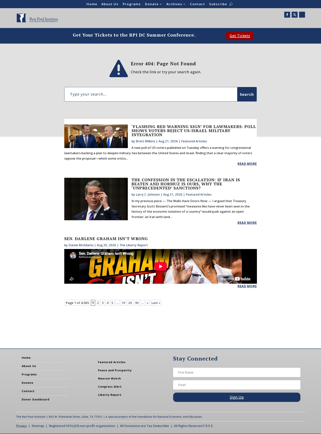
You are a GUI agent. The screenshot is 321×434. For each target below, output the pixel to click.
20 (130, 303)
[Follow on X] (295, 15)
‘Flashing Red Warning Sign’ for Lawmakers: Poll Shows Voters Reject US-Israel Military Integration (194, 130)
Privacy (21, 426)
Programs (132, 4)
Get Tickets (240, 35)
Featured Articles (194, 141)
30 (137, 303)
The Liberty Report (133, 245)
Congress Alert (110, 386)
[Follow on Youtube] (302, 15)
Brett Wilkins (145, 141)
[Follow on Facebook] (287, 15)
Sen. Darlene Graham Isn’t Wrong (106, 238)
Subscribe (218, 4)
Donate (152, 4)
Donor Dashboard (35, 399)
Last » (155, 303)
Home (91, 4)
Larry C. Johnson (148, 194)
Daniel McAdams (81, 245)
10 (123, 303)
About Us (110, 4)
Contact (197, 4)
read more (247, 164)
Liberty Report (109, 395)
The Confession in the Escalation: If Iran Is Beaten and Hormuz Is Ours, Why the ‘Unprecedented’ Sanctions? (186, 184)
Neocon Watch (109, 378)
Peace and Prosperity (115, 370)
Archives (174, 4)
